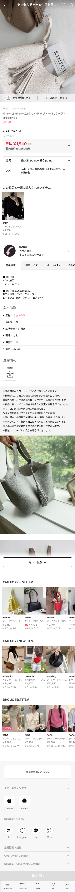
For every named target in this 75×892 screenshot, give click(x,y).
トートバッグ (19, 108)
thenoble (29, 676)
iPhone (9, 808)
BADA (5, 223)
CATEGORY (7, 888)
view (67, 251)
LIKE (52, 888)
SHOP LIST (22, 888)
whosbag (51, 676)
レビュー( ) (52, 265)
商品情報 (11, 265)
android (24, 808)
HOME (37, 888)
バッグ (6, 108)
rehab (27, 617)
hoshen (6, 617)
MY (67, 888)
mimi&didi (7, 676)
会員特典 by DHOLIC (37, 772)
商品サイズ (31, 265)
